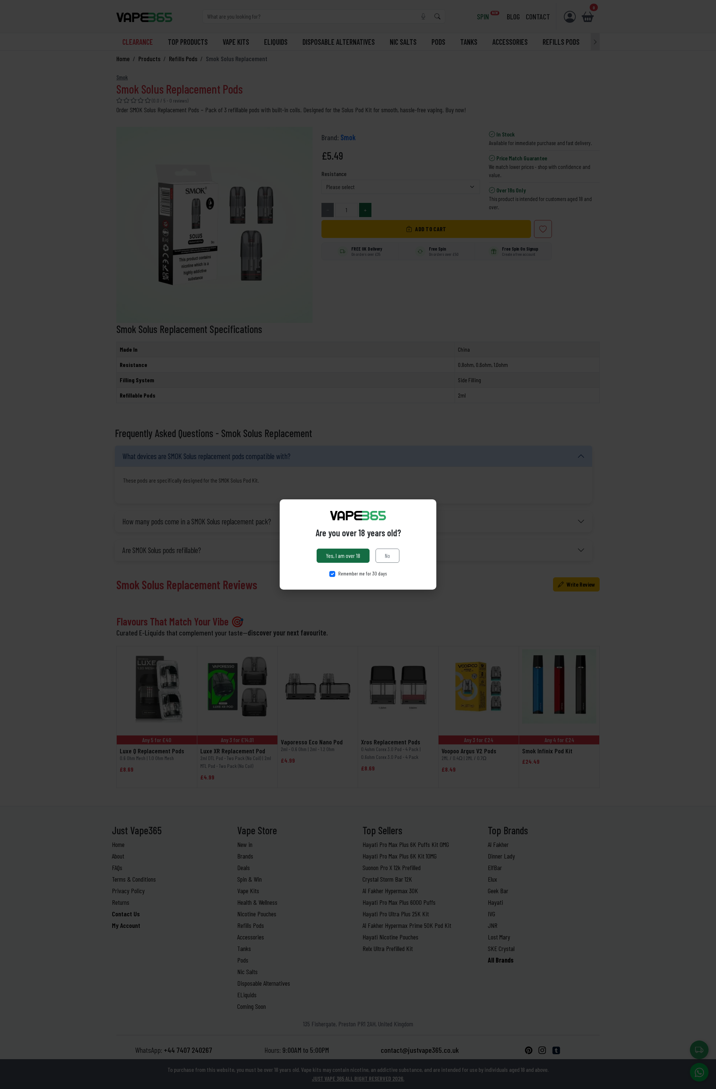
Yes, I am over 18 (343, 555)
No (387, 555)
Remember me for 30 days (362, 573)
